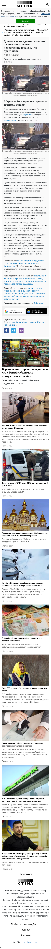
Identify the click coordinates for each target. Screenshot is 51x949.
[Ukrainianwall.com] (24, 4)
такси (33, 322)
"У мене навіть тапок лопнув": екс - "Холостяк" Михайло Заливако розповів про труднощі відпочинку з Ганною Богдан (26, 32)
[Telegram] (13, 330)
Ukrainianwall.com (29, 942)
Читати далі (26, 874)
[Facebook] (6, 330)
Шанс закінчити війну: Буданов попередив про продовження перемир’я (25, 25)
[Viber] (21, 330)
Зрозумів (25, 21)
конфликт (24, 322)
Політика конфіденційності (25, 924)
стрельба (13, 322)
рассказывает (10, 120)
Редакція (25, 929)
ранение (13, 325)
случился (27, 114)
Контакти (26, 935)
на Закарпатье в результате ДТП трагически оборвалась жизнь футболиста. (24, 263)
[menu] (4, 4)
